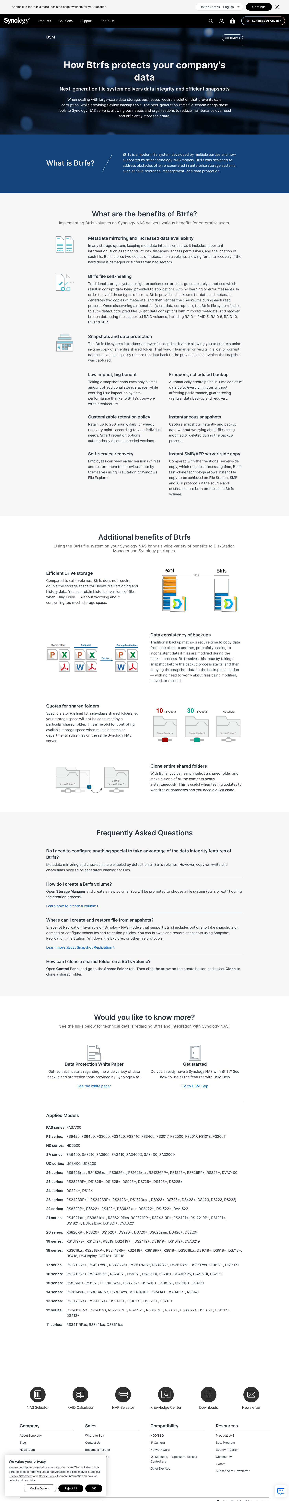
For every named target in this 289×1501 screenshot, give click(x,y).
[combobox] (219, 7)
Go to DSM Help (195, 1086)
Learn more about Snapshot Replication (79, 947)
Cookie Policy (47, 1476)
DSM (50, 37)
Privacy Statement (20, 1476)
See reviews (232, 37)
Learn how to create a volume (71, 906)
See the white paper (94, 1086)
